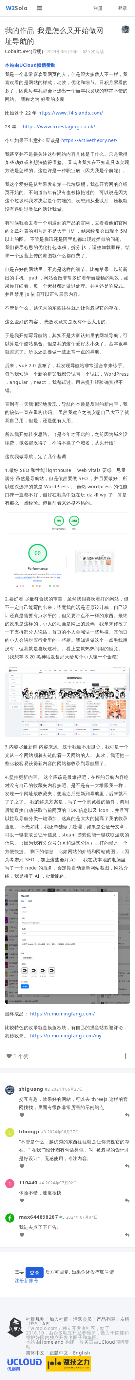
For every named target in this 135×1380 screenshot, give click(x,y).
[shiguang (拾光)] (9, 1089)
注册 (98, 8)
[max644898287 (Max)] (9, 1217)
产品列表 (106, 1319)
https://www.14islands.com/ (70, 113)
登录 (122, 8)
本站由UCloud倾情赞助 (30, 65)
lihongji (29, 1131)
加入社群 (58, 1319)
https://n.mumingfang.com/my (66, 1035)
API (46, 1323)
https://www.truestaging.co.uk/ (59, 126)
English (81, 1353)
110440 (28, 1182)
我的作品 (19, 30)
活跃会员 (82, 1319)
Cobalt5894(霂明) (24, 51)
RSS (33, 1323)
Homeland (52, 1342)
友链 (125, 1319)
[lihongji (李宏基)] (9, 1132)
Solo (17, 8)
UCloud (106, 1342)
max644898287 (38, 1216)
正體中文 (58, 1353)
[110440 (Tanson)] (9, 1183)
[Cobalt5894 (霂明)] (125, 29)
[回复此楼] (127, 1115)
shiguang (31, 1088)
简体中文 (35, 1353)
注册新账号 (26, 1280)
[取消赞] (22, 1115)
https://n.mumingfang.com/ (62, 1014)
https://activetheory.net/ (89, 140)
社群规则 (35, 1319)
